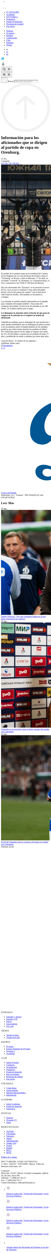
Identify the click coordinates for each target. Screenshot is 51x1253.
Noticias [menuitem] (9, 1118)
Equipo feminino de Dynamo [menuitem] (18, 1049)
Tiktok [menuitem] (9, 1138)
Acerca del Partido (8, 493)
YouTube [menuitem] (10, 1131)
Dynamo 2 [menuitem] (10, 1051)
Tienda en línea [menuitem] (12, 1035)
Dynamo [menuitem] (9, 1046)
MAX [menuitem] (8, 1153)
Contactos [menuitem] (10, 1065)
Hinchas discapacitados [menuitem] (16, 1093)
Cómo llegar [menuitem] (11, 1088)
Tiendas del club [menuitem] (13, 1037)
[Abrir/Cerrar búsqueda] (6, 69)
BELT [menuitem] (9, 1150)
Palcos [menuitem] (9, 1021)
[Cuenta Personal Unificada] (3, 65)
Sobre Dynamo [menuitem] (12, 1062)
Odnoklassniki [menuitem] (12, 1141)
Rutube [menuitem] (9, 1148)
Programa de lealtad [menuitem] (14, 1077)
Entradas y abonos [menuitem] (13, 1017)
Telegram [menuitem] (10, 1136)
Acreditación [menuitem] (11, 1067)
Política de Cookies (9, 1157)
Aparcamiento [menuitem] (12, 1090)
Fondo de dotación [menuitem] (14, 1072)
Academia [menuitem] (10, 1053)
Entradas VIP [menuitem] (11, 1019)
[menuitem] (28, 12)
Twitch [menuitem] (9, 1145)
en (7, 54)
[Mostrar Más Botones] (20, 164)
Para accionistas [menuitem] (12, 1074)
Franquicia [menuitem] (10, 1069)
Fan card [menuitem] (9, 1026)
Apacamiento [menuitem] (11, 1024)
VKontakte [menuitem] (10, 1134)
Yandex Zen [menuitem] (11, 1143)
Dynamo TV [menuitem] (11, 1120)
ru (7, 52)
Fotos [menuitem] (8, 1122)
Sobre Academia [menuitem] (13, 1104)
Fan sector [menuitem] (10, 1079)
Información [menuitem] (11, 1095)
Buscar (11, 81)
